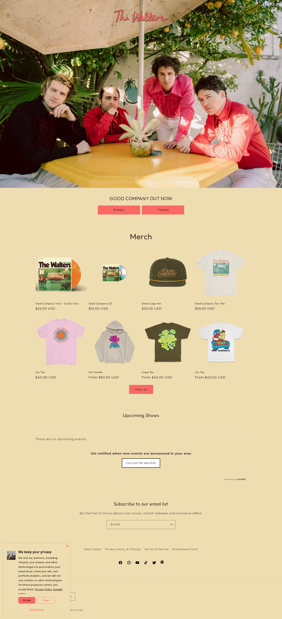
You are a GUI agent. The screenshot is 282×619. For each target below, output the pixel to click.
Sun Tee (40, 372)
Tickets (163, 210)
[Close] (67, 546)
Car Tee (199, 372)
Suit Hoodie (96, 372)
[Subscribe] (171, 524)
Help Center (92, 549)
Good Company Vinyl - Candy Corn (57, 303)
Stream (119, 210)
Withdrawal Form (185, 549)
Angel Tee (148, 372)
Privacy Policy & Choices (123, 549)
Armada (78, 610)
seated (241, 479)
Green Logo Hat (151, 303)
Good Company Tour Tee (210, 303)
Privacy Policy (43, 589)
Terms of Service (156, 549)
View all (141, 389)
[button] (8, 16)
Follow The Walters (141, 463)
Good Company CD (100, 303)
